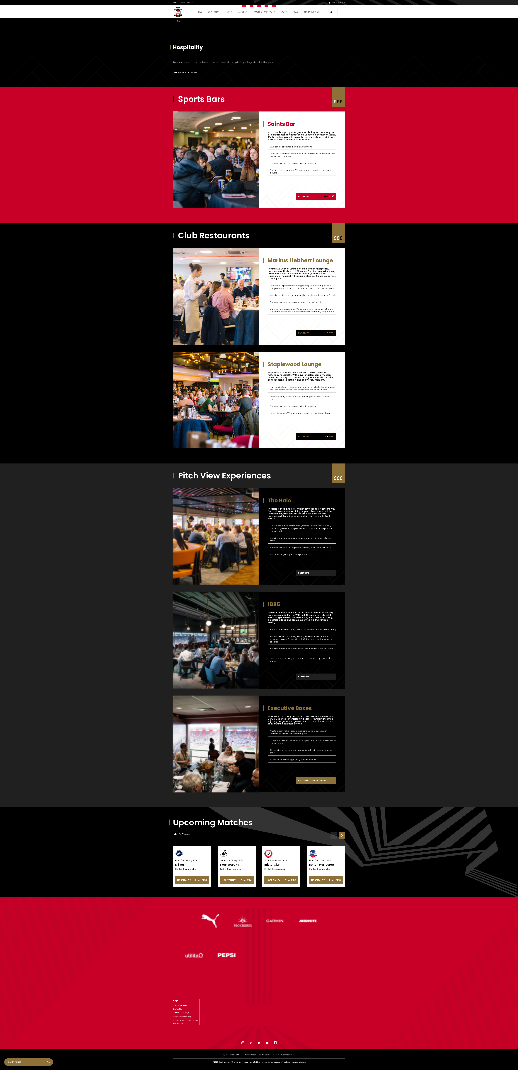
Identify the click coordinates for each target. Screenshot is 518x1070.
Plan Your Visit (312, 12)
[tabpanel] (259, 859)
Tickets (190, 3)
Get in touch (14, 1062)
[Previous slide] (333, 835)
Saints (175, 3)
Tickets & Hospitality (264, 12)
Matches (242, 12)
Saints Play (213, 12)
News (199, 12)
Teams (228, 12)
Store (182, 3)
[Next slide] (342, 835)
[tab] (181, 834)
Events (284, 12)
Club (295, 12)
